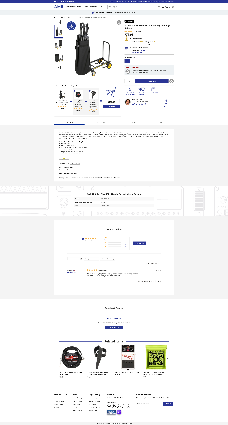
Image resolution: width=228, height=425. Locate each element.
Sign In (167, 6)
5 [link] (133, 31)
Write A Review (139, 243)
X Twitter (128, 406)
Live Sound (62, 17)
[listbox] (149, 61)
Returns (56, 407)
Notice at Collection (94, 407)
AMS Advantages (78, 398)
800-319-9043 (139, 103)
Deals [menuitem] (86, 6)
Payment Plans (77, 401)
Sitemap (75, 407)
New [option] (127, 61)
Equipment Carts (72, 17)
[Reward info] (154, 42)
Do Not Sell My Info (95, 401)
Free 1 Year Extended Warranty (166, 1)
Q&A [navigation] (160, 122)
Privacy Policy (93, 398)
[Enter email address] (151, 404)
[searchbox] (74, 258)
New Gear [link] (93, 6)
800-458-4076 (118, 398)
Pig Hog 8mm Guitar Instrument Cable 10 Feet (78, 103)
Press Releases (77, 410)
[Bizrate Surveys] (113, 413)
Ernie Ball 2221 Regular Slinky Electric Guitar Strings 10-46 (153, 373)
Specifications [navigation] (101, 122)
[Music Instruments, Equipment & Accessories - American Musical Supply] (58, 6)
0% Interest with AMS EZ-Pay (139, 48)
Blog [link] (100, 6)
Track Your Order (59, 401)
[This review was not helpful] (158, 281)
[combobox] (134, 7)
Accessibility (92, 404)
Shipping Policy (58, 404)
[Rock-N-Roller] (64, 162)
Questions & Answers (114, 308)
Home (55, 17)
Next (167, 358)
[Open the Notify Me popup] (127, 71)
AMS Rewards (77, 404)
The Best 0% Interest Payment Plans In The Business (144, 1)
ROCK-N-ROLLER (75, 164)
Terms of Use (93, 410)
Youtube (109, 406)
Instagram (114, 406)
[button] (173, 6)
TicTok (123, 406)
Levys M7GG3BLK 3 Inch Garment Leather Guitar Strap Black (93, 104)
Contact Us (57, 398)
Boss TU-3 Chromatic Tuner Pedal (127, 372)
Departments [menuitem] (71, 6)
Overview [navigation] (69, 122)
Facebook (119, 406)
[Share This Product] (119, 22)
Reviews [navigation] (132, 122)
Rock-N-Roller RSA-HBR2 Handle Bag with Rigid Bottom (62, 102)
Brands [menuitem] (79, 6)
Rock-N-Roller (129, 21)
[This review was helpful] (155, 281)
